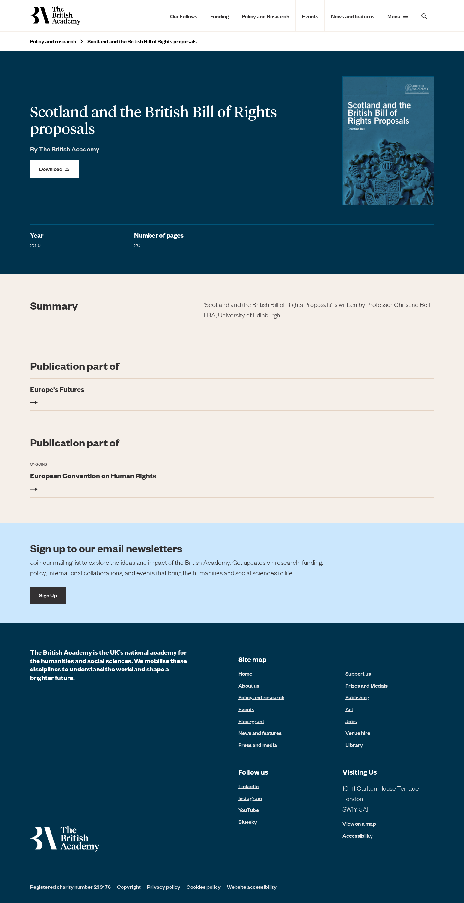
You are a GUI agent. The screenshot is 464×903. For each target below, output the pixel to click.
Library (354, 744)
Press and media (257, 744)
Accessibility (357, 835)
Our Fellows (183, 16)
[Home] (55, 15)
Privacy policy (163, 886)
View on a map (359, 823)
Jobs (351, 720)
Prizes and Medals (366, 685)
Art (349, 708)
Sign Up (48, 595)
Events (310, 16)
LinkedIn (248, 785)
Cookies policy (204, 886)
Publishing (357, 696)
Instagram (250, 797)
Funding (219, 16)
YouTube (248, 809)
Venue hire (357, 732)
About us (248, 685)
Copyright (129, 886)
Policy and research (53, 41)
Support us (358, 673)
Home (245, 673)
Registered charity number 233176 (70, 886)
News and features (352, 16)
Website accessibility (252, 886)
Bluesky (247, 821)
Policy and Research (265, 16)
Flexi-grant (251, 720)
